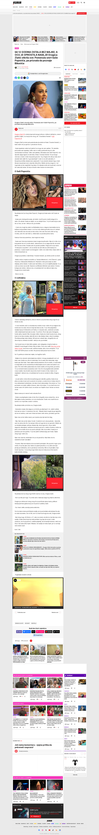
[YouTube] (75, 69)
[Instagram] (69, 69)
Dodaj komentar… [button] (23, 751)
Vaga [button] (84, 757)
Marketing (26, 826)
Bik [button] (68, 757)
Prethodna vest (21, 612)
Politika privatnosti (57, 826)
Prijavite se (36, 816)
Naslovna (17, 44)
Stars (22, 44)
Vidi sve (75, 307)
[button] (57, 67)
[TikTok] (78, 69)
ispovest (27, 623)
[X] (72, 69)
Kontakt (30, 826)
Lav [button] (77, 757)
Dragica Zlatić (19, 134)
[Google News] (84, 69)
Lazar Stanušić (24, 66)
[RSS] (81, 69)
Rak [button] (75, 757)
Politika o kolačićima (43, 826)
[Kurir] (17, 3)
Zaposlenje (72, 826)
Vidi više (75, 774)
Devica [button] (80, 757)
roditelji (33, 623)
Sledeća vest (55, 612)
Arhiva (50, 826)
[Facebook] (65, 69)
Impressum (35, 826)
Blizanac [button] (71, 757)
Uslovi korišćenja (66, 826)
